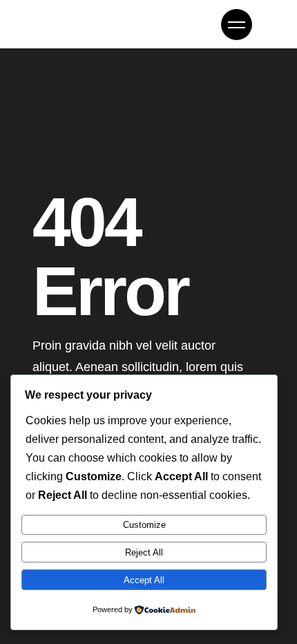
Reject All (144, 552)
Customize (144, 525)
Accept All (144, 580)
